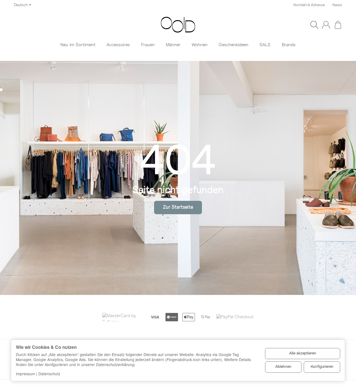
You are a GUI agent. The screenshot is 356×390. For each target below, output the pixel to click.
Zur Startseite (178, 207)
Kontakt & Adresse (309, 5)
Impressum (25, 373)
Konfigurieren (322, 367)
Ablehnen (283, 367)
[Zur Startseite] (178, 24)
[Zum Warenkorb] (338, 25)
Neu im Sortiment (77, 45)
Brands (289, 45)
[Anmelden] (326, 25)
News (337, 5)
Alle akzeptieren (302, 353)
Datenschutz (49, 373)
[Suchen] (314, 25)
